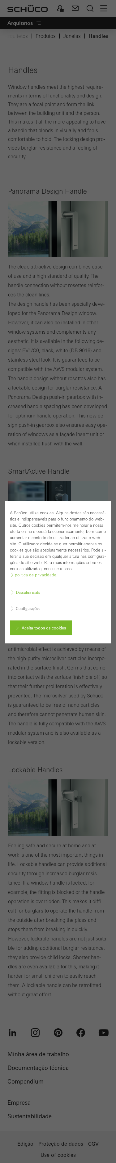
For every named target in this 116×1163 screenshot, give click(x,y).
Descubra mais (28, 592)
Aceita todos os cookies (44, 627)
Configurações (28, 608)
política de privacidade (35, 575)
